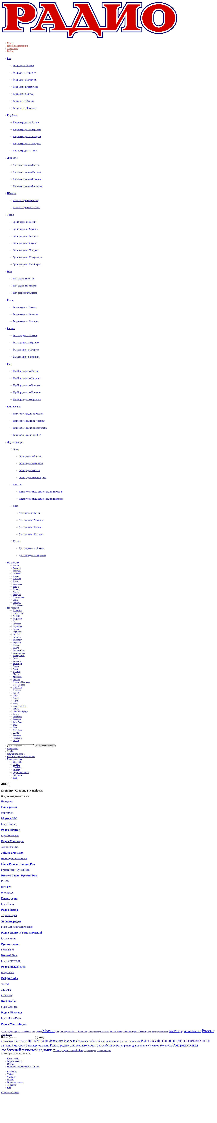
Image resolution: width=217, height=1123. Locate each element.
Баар (15, 621)
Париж (16, 698)
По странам (13, 562)
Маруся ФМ (9, 818)
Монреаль (17, 677)
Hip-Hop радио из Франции (27, 399)
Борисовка (17, 632)
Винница (17, 637)
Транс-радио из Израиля (25, 243)
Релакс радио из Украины (26, 342)
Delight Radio (9, 978)
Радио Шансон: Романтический (21, 932)
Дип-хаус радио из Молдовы (27, 186)
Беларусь (17, 571)
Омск (15, 695)
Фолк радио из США (29, 470)
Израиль (16, 576)
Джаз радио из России (30, 513)
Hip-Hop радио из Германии (27, 392)
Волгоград (17, 640)
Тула (15, 725)
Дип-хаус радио (38, 1040)
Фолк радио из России (30, 456)
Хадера (16, 733)
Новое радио (9, 898)
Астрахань (17, 618)
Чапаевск (17, 735)
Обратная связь (14, 1061)
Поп (9, 271)
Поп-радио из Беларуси (25, 285)
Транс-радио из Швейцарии (27, 264)
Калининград (19, 653)
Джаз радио (20, 1041)
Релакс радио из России (25, 335)
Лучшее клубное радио (63, 1040)
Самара (16, 709)
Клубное (39, 1031)
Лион (15, 669)
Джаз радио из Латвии (30, 527)
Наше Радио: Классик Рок (18, 864)
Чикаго (16, 740)
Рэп (9, 363)
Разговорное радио (37, 1045)
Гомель (16, 645)
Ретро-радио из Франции (25, 321)
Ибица (16, 648)
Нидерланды (18, 597)
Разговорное (14, 406)
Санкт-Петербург (20, 711)
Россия (16, 565)
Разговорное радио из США (27, 435)
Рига (15, 703)
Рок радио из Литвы (23, 94)
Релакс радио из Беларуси (26, 349)
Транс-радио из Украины (25, 229)
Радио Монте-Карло (14, 1024)
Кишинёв (17, 661)
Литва (15, 592)
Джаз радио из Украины (31, 520)
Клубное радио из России (26, 122)
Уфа (15, 727)
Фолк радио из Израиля (31, 463)
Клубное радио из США (25, 150)
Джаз (15, 506)
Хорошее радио (11, 921)
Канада (16, 587)
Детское (17, 541)
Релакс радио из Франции (26, 357)
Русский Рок (9, 955)
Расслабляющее (117, 1031)
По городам (13, 607)
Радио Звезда (9, 909)
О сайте (11, 1064)
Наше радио (9, 806)
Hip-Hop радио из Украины (26, 378)
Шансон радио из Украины (26, 207)
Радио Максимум (12, 841)
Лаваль (16, 666)
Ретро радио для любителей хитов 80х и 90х (144, 1045)
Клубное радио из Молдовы (27, 143)
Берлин (16, 629)
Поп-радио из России (24, 278)
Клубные (12, 115)
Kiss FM (6, 886)
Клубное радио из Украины (27, 129)
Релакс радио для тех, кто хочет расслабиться (83, 1045)
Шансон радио (104, 1050)
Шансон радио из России (25, 200)
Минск (16, 674)
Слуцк (16, 714)
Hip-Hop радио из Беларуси (27, 385)
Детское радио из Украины (32, 555)
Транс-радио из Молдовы (26, 250)
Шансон (11, 193)
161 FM (6, 989)
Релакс (11, 328)
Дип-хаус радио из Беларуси (27, 179)
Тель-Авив (17, 722)
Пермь (16, 701)
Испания (17, 579)
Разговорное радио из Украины (29, 421)
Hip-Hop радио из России (26, 371)
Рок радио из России (23, 65)
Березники (17, 626)
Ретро (10, 299)
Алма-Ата (17, 610)
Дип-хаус (12, 157)
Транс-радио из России (24, 222)
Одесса (16, 693)
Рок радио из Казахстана (25, 87)
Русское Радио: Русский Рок (19, 875)
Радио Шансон (10, 829)
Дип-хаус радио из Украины (27, 172)
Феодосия (17, 730)
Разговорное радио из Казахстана (30, 428)
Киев (15, 658)
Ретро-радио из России (24, 307)
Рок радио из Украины (24, 72)
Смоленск (17, 717)
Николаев (17, 690)
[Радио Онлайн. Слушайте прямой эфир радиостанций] (89, 38)
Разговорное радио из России (28, 413)
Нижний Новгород (21, 682)
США (15, 600)
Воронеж (17, 642)
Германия (17, 573)
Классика (17, 484)
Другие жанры (15, 442)
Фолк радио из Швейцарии (32, 477)
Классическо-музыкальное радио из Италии (41, 499)
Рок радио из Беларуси (24, 79)
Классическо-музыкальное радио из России (41, 491)
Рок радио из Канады (23, 101)
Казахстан (17, 584)
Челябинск (17, 738)
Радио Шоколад (11, 1012)
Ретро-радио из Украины (25, 314)
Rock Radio (8, 1001)
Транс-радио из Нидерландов (28, 257)
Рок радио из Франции (24, 108)
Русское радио (10, 944)
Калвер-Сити (19, 656)
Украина (17, 568)
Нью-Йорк (17, 687)
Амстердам (18, 613)
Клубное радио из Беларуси (27, 136)
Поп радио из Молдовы (25, 293)
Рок (9, 58)
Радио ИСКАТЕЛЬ (13, 966)
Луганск (16, 671)
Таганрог (17, 719)
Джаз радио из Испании (31, 534)
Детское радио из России (31, 548)
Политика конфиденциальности (23, 1066)
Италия (16, 581)
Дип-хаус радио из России (26, 165)
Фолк (15, 449)
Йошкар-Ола (18, 650)
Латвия (16, 589)
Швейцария (18, 605)
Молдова (17, 594)
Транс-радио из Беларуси (25, 236)
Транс (10, 214)
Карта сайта (13, 1058)
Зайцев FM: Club (12, 852)
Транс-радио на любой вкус (69, 1050)
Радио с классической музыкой (130, 1041)
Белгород (17, 624)
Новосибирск (19, 685)
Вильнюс (17, 634)
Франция (17, 602)
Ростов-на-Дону (20, 706)
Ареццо (16, 616)
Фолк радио (91, 1051)
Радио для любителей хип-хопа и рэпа (98, 1041)
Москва (16, 679)
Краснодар (17, 664)
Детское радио (7, 1041)
